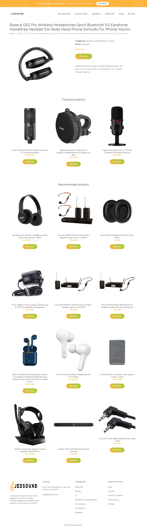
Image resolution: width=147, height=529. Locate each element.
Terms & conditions (115, 495)
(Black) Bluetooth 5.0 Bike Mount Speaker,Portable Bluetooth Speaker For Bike (74, 152)
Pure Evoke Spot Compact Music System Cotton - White (117, 375)
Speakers (96, 13)
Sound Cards (81, 13)
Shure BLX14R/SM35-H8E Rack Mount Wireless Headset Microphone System (117, 306)
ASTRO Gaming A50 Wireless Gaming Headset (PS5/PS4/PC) (29, 450)
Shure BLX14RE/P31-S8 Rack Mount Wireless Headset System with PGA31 (73, 306)
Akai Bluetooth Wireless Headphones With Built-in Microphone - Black (30, 236)
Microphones (64, 13)
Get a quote (102, 3)
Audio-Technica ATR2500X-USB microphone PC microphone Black (29, 151)
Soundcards (80, 508)
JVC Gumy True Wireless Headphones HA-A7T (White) (73, 375)
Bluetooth (109, 13)
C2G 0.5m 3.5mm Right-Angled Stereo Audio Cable (117, 439)
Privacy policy (113, 500)
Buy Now (83, 56)
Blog (121, 13)
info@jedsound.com (50, 494)
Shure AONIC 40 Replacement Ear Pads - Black (117, 236)
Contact (111, 491)
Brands (131, 13)
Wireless (111, 41)
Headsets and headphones (96, 41)
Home (12, 33)
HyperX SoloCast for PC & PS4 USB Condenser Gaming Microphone (117, 151)
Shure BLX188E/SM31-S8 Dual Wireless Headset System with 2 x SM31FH (73, 236)
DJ (76, 495)
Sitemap (111, 504)
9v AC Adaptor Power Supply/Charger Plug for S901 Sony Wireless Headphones (30, 306)
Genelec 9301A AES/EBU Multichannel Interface (73, 450)
